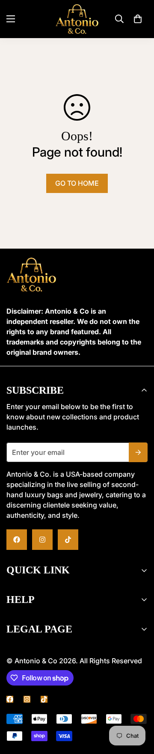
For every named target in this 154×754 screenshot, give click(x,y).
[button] (138, 19)
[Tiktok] (68, 539)
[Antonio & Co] (77, 19)
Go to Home (77, 183)
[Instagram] (42, 539)
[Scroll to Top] (77, 708)
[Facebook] (16, 539)
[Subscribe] (138, 452)
